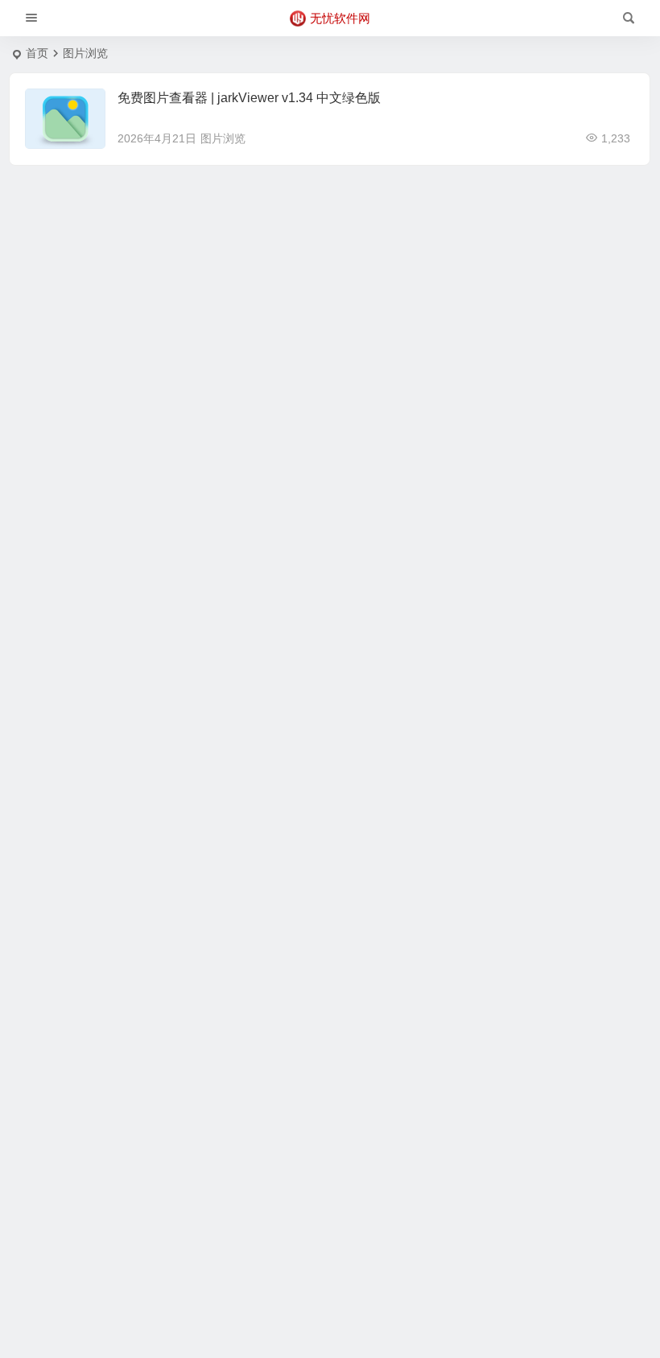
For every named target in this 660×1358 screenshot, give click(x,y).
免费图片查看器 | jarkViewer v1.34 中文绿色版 (249, 98)
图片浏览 (222, 138)
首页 (37, 53)
